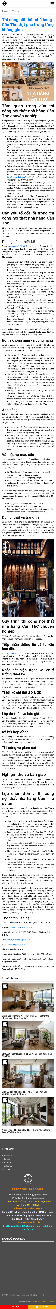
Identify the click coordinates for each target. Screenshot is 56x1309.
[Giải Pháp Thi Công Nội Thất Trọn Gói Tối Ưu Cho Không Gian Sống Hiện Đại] (28, 997)
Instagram (8, 1166)
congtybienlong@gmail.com (18, 940)
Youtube (7, 1162)
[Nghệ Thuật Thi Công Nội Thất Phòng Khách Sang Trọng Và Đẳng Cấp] (28, 1111)
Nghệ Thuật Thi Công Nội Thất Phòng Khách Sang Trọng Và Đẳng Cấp (26, 1131)
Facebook (8, 1156)
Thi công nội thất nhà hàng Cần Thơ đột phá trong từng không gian (28, 24)
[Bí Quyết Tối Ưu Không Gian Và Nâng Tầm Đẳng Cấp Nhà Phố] (28, 1035)
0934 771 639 (26, 927)
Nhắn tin (43, 1307)
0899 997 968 (14, 927)
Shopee (7, 1169)
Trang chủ (6, 11)
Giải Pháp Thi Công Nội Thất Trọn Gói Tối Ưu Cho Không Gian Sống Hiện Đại (25, 1017)
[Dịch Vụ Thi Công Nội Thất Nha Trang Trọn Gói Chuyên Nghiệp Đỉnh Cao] (28, 1073)
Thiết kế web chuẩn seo (44, 1302)
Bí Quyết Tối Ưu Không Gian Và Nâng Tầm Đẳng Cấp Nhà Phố (27, 1055)
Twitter (7, 1159)
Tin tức (16, 11)
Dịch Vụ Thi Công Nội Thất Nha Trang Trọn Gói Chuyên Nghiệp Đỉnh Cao (24, 1093)
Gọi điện (14, 1307)
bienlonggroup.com (17, 945)
